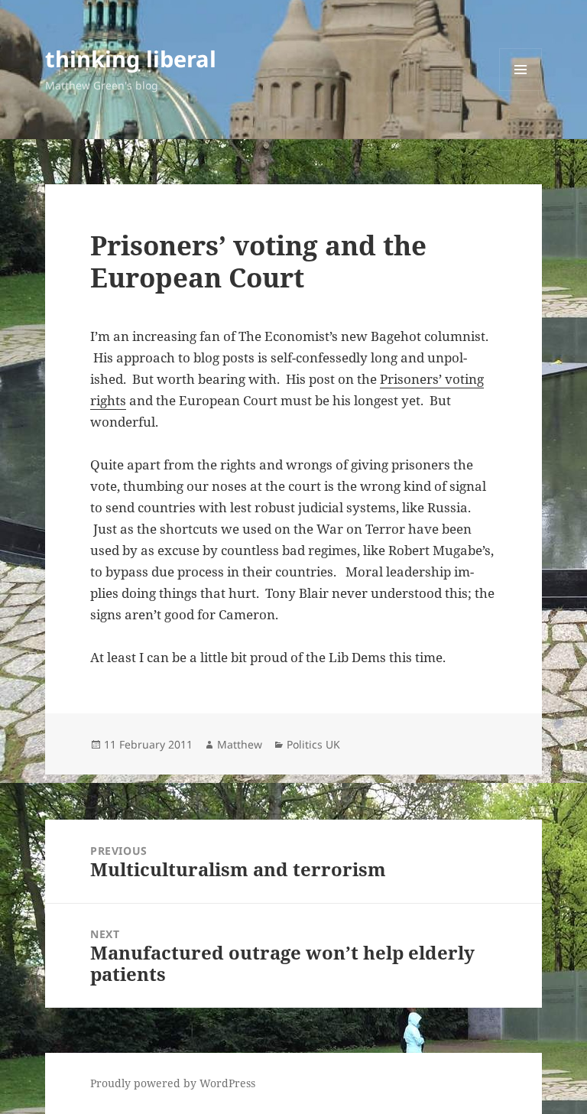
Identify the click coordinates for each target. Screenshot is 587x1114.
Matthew (239, 744)
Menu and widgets (521, 90)
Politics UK (313, 744)
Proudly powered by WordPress (172, 1083)
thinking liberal (130, 58)
